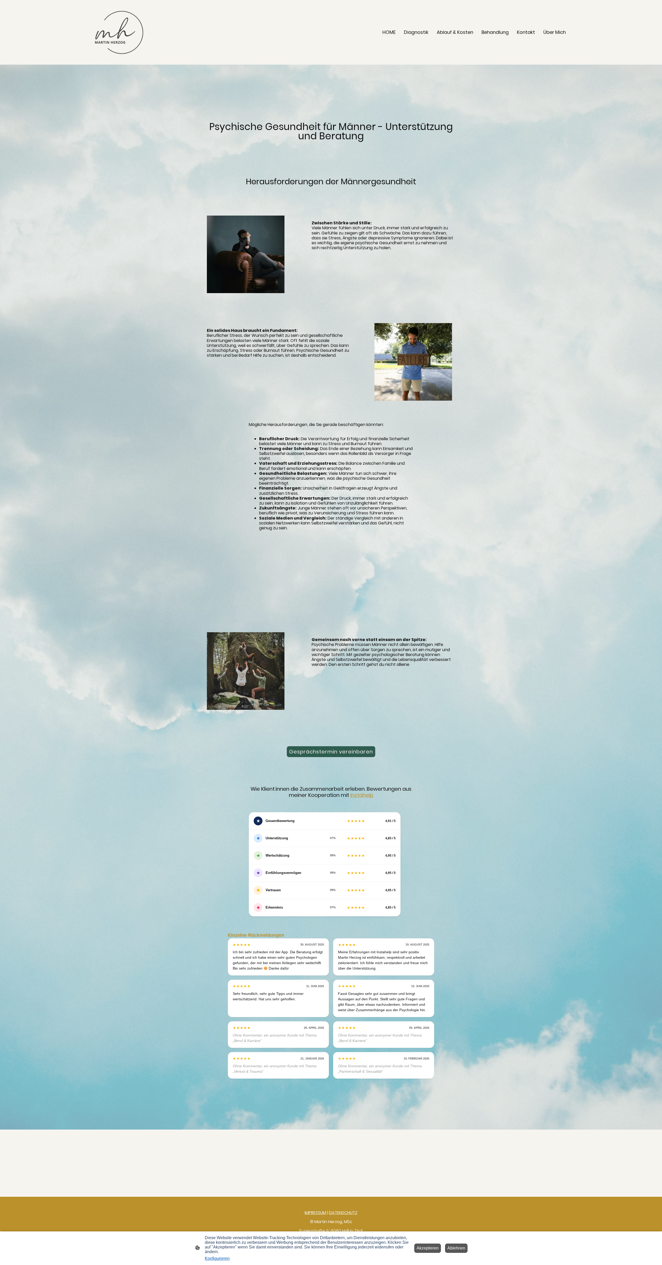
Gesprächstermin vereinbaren (331, 751)
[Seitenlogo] (118, 32)
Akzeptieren (428, 1248)
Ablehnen (456, 1248)
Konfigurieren (217, 1258)
